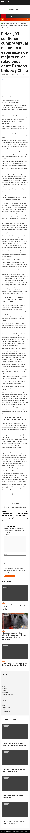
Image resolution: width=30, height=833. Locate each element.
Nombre (6, 554)
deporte (4, 690)
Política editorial (6, 711)
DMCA (3, 709)
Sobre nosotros (6, 707)
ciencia (4, 686)
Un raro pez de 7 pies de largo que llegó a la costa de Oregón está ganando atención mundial (15, 607)
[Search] (28, 19)
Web (5, 564)
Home (3, 679)
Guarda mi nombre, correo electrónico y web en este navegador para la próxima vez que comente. (14, 570)
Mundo (3, 683)
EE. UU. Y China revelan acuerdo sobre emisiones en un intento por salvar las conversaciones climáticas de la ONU (14, 170)
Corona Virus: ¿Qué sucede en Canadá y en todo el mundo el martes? (22, 515)
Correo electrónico (8, 559)
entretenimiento (6, 692)
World (3, 602)
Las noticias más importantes (9, 681)
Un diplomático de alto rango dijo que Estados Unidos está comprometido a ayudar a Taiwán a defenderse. (13, 388)
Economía (4, 684)
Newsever (19, 831)
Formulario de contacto (7, 694)
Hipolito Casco (5, 74)
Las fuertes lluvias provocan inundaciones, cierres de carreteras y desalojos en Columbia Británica (8, 516)
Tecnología (4, 688)
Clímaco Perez (14, 747)
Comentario (7, 534)
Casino (3, 696)
